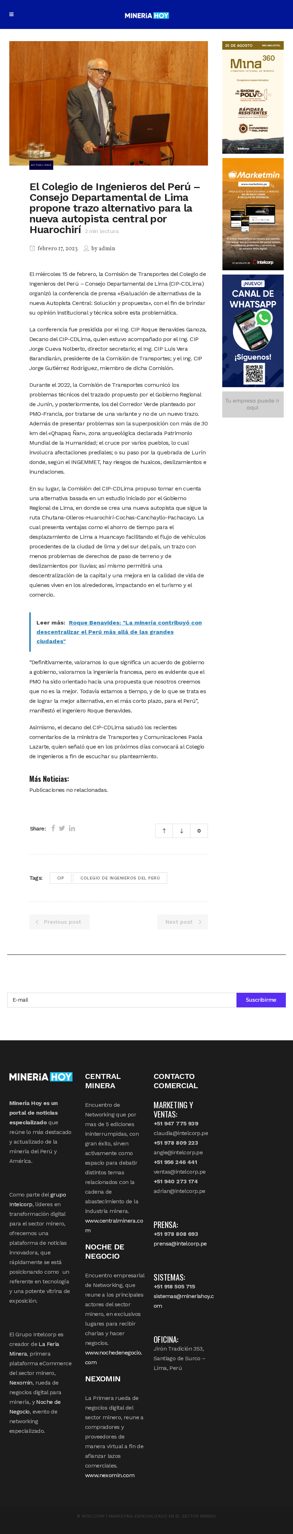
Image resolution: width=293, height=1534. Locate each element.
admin (107, 249)
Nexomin (21, 1382)
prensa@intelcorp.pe (180, 1243)
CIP (60, 878)
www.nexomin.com (109, 1475)
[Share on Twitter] (62, 828)
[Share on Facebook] (53, 828)
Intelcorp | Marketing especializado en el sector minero (149, 1516)
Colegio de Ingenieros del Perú (120, 878)
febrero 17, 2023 (57, 249)
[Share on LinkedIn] (72, 828)
